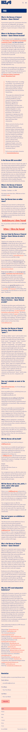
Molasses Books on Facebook (17, 650)
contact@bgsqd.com (18, 255)
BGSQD (5, 729)
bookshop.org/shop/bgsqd (14, 220)
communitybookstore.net (7, 634)
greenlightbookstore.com (19, 638)
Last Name (3, 693)
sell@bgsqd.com (6, 444)
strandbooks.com (15, 657)
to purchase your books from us (14, 273)
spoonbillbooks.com (6, 655)
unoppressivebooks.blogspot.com (9, 662)
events (8, 195)
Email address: (5, 680)
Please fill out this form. (8, 386)
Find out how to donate (7, 268)
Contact (3, 720)
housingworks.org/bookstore (8, 641)
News (2, 723)
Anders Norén (24, 729)
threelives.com (17, 658)
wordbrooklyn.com (10, 664)
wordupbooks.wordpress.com (14, 665)
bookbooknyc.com (11, 631)
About (2, 714)
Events (2, 711)
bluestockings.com (13, 629)
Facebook (5, 288)
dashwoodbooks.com (16, 636)
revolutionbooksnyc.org (17, 651)
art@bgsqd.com (5, 530)
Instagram (13, 288)
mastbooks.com (12, 646)
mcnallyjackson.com (15, 648)
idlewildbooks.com (14, 643)
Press (2, 726)
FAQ (2, 717)
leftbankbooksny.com (15, 645)
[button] (23, 2)
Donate (2, 708)
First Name (4, 687)
